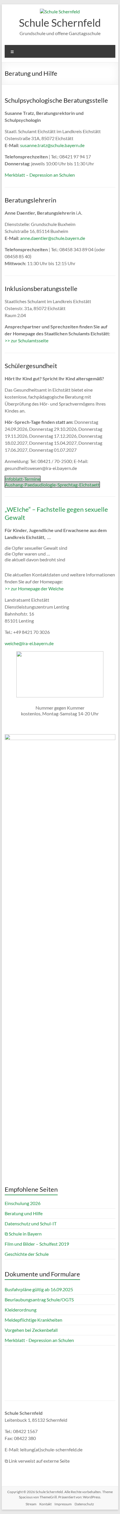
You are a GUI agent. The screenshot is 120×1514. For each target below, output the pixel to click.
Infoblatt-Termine (22, 479)
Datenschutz (84, 1504)
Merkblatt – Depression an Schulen (40, 175)
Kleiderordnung (20, 1309)
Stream (31, 1504)
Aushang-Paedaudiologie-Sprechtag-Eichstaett (52, 484)
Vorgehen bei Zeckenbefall (31, 1330)
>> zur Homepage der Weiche (34, 588)
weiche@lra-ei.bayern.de (29, 643)
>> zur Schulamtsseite (26, 340)
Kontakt (45, 1504)
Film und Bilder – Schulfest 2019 (37, 1244)
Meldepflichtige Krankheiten (33, 1320)
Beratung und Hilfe (24, 1213)
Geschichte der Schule (27, 1254)
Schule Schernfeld (60, 22)
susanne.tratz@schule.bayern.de (52, 145)
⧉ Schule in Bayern (23, 1233)
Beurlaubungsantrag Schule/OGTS (39, 1299)
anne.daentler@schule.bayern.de (52, 238)
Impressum (63, 1504)
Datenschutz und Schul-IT (31, 1223)
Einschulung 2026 (22, 1203)
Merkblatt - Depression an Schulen (39, 1340)
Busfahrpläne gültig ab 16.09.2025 (39, 1289)
